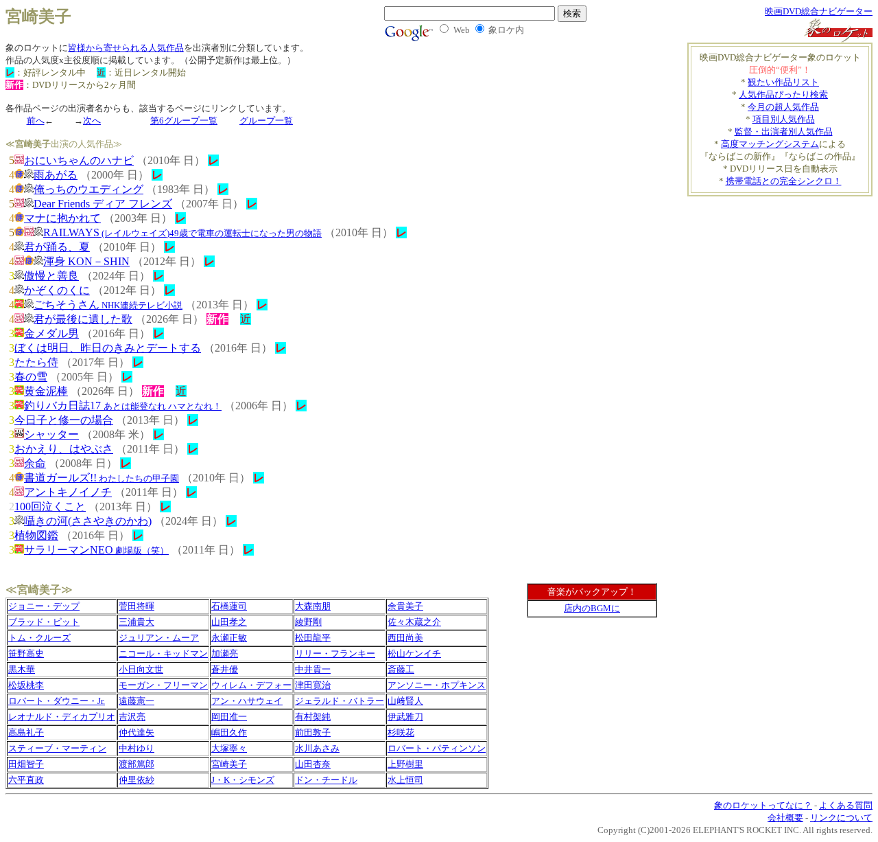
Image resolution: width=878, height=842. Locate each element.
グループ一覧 (266, 120)
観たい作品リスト (783, 82)
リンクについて (841, 817)
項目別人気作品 (783, 119)
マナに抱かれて (62, 218)
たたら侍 (36, 362)
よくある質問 (846, 805)
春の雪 (30, 377)
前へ (36, 120)
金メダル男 (51, 333)
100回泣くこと (50, 506)
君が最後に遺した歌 (83, 319)
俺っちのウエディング (88, 189)
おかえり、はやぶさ (63, 449)
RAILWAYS (182, 232)
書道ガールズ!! (101, 477)
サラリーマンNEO (96, 550)
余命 (35, 463)
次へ (92, 120)
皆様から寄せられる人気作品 (126, 48)
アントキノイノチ (68, 492)
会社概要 (785, 817)
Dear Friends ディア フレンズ (103, 203)
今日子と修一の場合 (63, 420)
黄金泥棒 (46, 391)
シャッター (51, 434)
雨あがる (56, 175)
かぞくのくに (57, 290)
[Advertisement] (757, 292)
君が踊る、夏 (57, 247)
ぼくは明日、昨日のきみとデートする (107, 348)
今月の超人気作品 (783, 107)
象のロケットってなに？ (763, 805)
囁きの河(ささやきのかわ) (88, 521)
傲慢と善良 (51, 276)
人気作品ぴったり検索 (783, 94)
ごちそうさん (108, 304)
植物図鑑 (36, 535)
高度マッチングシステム (770, 144)
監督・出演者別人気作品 (784, 131)
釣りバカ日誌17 (123, 405)
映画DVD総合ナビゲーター (819, 11)
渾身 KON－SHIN (86, 261)
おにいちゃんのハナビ (79, 160)
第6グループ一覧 (183, 120)
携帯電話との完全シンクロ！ (784, 181)
